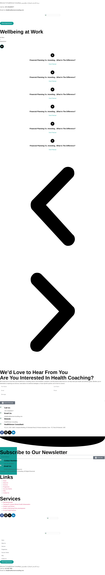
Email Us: (8, 413)
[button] (52, 207)
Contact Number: (10, 461)
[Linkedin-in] (13, 432)
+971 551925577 (9, 7)
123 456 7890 (8, 568)
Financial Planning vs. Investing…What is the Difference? (52, 60)
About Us (4, 543)
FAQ (3, 555)
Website (7, 419)
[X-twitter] (10, 432)
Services (3, 546)
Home (3, 540)
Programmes (4, 549)
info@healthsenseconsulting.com (15, 10)
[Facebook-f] (2, 432)
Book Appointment (7, 23)
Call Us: (7, 408)
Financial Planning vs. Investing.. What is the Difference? (52, 146)
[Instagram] (6, 432)
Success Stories (5, 552)
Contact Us (4, 558)
